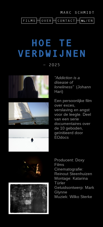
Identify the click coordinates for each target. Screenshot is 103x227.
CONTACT (66, 20)
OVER (46, 20)
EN (90, 20)
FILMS (29, 20)
